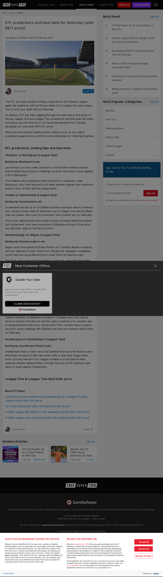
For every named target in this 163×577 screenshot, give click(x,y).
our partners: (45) (81, 544)
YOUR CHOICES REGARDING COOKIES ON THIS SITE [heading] (32, 539)
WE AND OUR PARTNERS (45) (82, 539)
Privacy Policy (8, 573)
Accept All (144, 542)
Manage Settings (144, 556)
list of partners (73, 565)
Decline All (144, 549)
